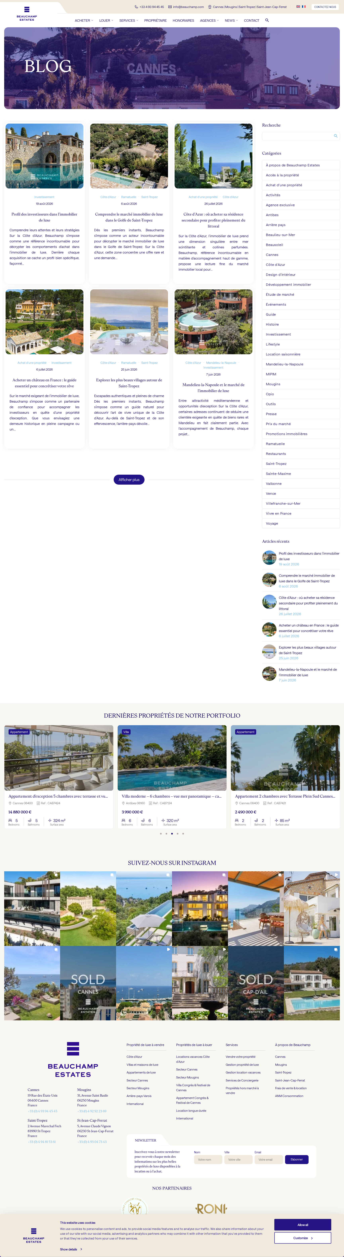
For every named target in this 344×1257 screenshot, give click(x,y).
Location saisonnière (283, 354)
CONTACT (251, 20)
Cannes (272, 255)
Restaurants (276, 454)
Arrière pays (276, 225)
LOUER (104, 20)
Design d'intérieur (281, 274)
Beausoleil (274, 245)
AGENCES (208, 20)
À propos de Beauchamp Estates (293, 165)
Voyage (272, 523)
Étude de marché (280, 294)
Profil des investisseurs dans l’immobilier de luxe (309, 556)
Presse (271, 414)
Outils (271, 404)
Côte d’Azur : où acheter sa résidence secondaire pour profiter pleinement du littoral (308, 603)
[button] (267, 20)
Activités (273, 195)
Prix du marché (278, 424)
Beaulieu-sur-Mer (280, 235)
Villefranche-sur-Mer (283, 503)
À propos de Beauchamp (293, 1045)
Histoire (272, 324)
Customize (300, 1237)
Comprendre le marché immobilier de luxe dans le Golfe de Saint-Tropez (307, 578)
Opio (270, 394)
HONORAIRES (183, 20)
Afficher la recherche (335, 136)
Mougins (273, 384)
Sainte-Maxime (278, 473)
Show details (68, 1249)
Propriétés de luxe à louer (194, 1045)
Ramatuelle (128, 196)
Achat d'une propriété (203, 196)
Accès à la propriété (282, 175)
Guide (271, 314)
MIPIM (271, 374)
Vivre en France (278, 513)
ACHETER (82, 20)
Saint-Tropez (149, 196)
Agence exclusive (280, 205)
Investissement (44, 196)
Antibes (272, 215)
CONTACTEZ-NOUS (325, 7)
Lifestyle (273, 344)
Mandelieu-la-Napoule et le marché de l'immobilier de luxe (308, 672)
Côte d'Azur (108, 196)
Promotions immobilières (287, 434)
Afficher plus (129, 479)
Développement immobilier (288, 284)
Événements (276, 304)
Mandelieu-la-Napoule (221, 362)
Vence (271, 493)
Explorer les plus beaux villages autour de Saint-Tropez (307, 650)
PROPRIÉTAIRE (155, 20)
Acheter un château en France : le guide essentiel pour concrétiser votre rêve (309, 628)
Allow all (303, 1225)
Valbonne (274, 483)
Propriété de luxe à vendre (145, 1045)
